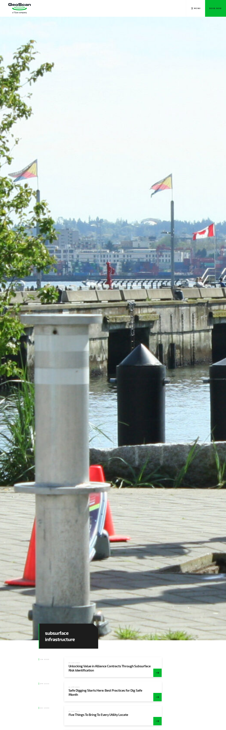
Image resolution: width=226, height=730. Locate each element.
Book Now (215, 8)
